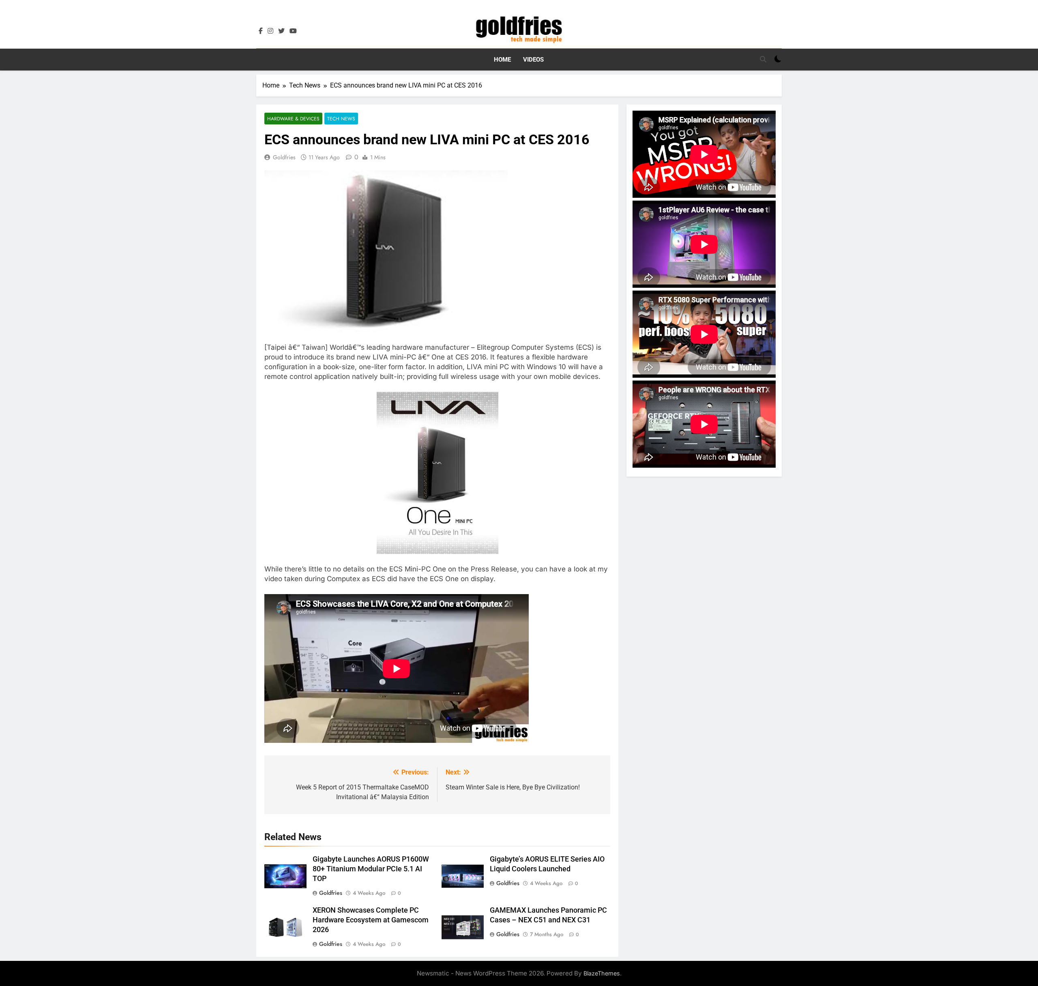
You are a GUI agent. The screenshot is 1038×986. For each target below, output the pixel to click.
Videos (533, 59)
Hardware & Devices (293, 118)
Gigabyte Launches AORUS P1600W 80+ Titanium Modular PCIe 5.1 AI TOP (371, 869)
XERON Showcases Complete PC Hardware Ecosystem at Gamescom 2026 (371, 920)
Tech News (341, 118)
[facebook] (260, 31)
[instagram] (270, 31)
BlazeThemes (601, 973)
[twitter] (281, 31)
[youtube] (293, 31)
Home (502, 59)
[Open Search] (763, 59)
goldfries (284, 157)
